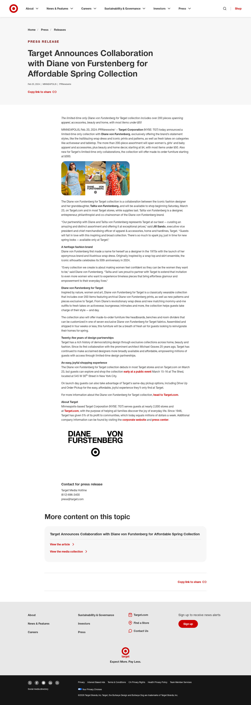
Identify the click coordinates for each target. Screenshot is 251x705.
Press (182, 8)
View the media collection (66, 551)
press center (160, 419)
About (30, 8)
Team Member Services (181, 682)
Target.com (71, 411)
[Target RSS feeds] (57, 683)
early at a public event (137, 371)
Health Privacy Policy (157, 682)
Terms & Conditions (117, 682)
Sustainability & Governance (122, 8)
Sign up (188, 624)
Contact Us (141, 631)
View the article (60, 544)
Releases (60, 29)
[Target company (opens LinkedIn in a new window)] (50, 683)
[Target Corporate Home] (13, 8)
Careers (86, 8)
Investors (160, 8)
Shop (238, 8)
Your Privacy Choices (92, 689)
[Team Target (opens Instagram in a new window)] (43, 683)
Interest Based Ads (96, 682)
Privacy (81, 682)
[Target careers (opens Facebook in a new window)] (37, 683)
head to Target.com (165, 394)
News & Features (57, 8)
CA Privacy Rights (137, 682)
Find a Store (141, 623)
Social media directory (38, 689)
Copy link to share (39, 92)
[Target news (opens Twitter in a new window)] (30, 683)
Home (32, 29)
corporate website (134, 419)
